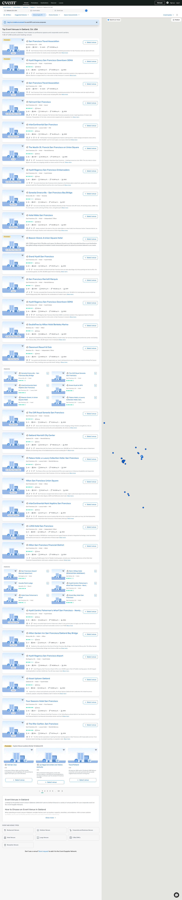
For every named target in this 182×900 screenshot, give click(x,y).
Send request (43, 851)
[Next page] (62, 791)
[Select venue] (48, 373)
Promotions (34, 3)
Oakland (32, 7)
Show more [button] (50, 818)
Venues (26, 3)
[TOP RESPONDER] (27, 41)
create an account (19, 22)
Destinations (44, 3)
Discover (53, 3)
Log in (178, 3)
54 (59, 791)
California (25, 7)
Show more (65, 52)
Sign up (172, 3)
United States (17, 7)
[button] (45, 10)
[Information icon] (177, 15)
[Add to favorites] (22, 40)
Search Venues (7, 7)
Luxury (61, 3)
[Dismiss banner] (97, 22)
